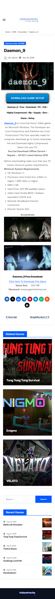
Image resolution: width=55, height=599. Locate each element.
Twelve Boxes (10, 548)
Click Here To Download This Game (27, 281)
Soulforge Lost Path (12, 560)
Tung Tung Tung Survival (23, 380)
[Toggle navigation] (4, 20)
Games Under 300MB (15, 43)
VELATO (12, 481)
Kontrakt (12, 317)
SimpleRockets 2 (38, 317)
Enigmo (11, 430)
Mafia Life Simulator (12, 524)
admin (15, 57)
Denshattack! (9, 572)
